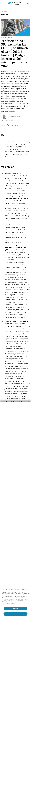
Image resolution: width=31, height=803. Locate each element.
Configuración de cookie (8, 603)
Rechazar (15, 608)
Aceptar (15, 614)
